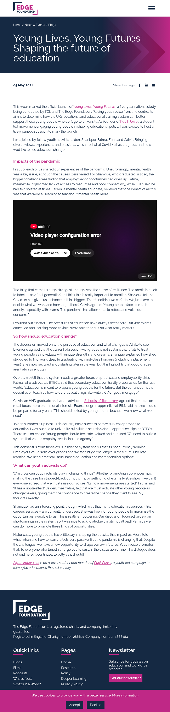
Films (17, 668)
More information (125, 695)
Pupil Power (129, 121)
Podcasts (20, 673)
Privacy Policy (72, 684)
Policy (65, 673)
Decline (95, 705)
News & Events (35, 24)
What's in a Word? (27, 684)
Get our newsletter (125, 678)
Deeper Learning (73, 679)
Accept (74, 705)
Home (17, 24)
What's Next (22, 679)
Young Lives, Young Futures (94, 107)
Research (68, 668)
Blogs (52, 24)
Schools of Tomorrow (101, 401)
